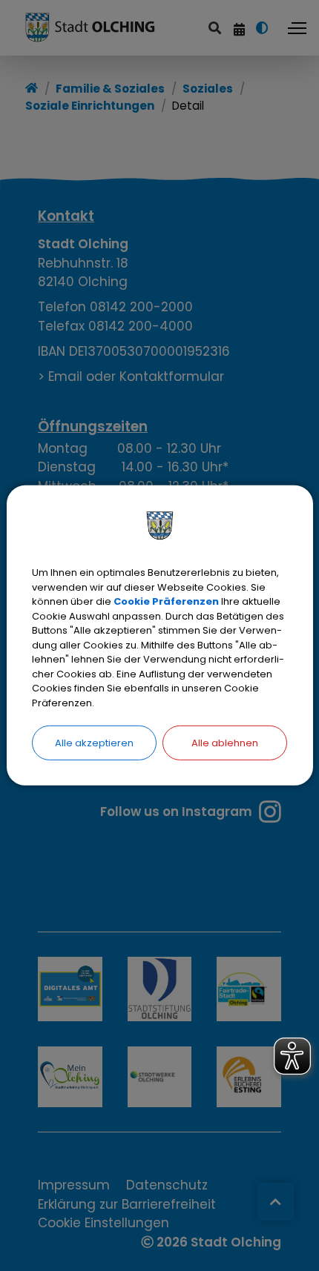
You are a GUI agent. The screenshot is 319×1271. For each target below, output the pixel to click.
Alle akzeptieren (94, 743)
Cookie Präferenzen (166, 601)
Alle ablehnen (224, 743)
